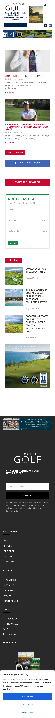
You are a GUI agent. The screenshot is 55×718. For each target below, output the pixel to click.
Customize (27, 704)
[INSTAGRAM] (45, 25)
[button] (45, 5)
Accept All (27, 696)
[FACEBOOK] (50, 25)
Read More (10, 92)
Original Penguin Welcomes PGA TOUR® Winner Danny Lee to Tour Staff (26, 127)
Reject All (27, 712)
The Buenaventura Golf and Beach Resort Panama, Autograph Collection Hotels (37, 296)
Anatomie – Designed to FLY (22, 76)
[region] (27, 694)
